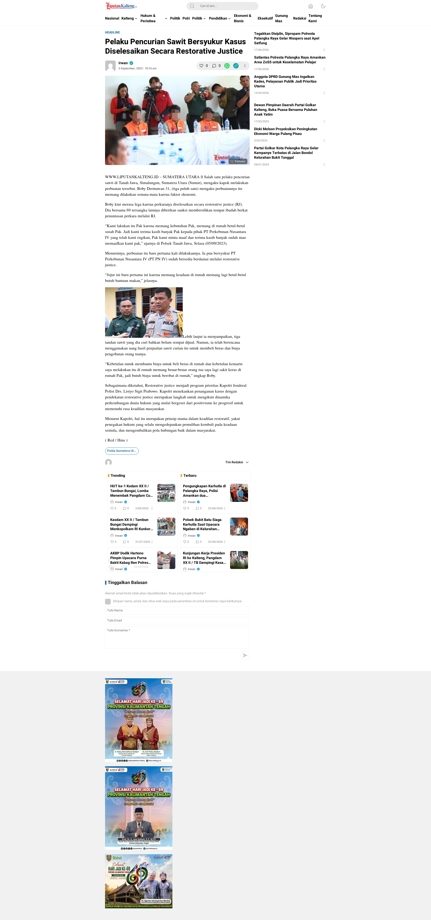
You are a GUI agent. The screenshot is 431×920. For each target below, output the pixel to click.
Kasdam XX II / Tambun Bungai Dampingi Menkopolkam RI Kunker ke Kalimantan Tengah (130, 524)
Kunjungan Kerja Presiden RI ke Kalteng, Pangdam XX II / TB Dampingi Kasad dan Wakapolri (204, 558)
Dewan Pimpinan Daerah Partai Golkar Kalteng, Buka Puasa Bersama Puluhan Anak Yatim (285, 110)
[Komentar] (214, 65)
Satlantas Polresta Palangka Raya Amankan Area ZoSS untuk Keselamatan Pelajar (289, 60)
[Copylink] (236, 65)
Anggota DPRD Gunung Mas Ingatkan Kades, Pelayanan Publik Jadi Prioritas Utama (285, 81)
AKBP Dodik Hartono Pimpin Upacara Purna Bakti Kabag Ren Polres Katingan (129, 558)
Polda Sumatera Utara (123, 450)
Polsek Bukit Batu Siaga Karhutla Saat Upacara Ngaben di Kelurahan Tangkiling (202, 524)
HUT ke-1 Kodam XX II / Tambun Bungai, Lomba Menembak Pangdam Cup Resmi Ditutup (131, 491)
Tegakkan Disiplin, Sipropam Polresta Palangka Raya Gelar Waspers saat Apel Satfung (286, 38)
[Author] (110, 66)
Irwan (123, 63)
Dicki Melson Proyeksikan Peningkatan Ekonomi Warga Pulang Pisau (285, 131)
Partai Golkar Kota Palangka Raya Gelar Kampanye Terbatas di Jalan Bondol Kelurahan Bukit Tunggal (286, 153)
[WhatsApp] (227, 65)
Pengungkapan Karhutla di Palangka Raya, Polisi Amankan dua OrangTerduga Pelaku (204, 491)
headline (112, 32)
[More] (245, 65)
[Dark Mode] (323, 6)
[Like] (201, 65)
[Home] (310, 6)
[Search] (192, 6)
